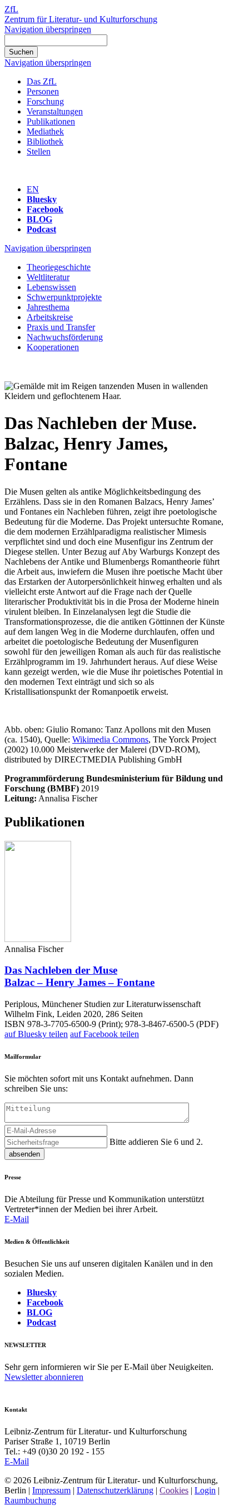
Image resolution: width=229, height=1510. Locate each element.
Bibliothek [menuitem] (45, 141)
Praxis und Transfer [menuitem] (61, 327)
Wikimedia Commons (110, 739)
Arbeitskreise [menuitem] (50, 317)
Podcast (41, 229)
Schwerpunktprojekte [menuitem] (64, 297)
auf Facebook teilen (104, 1034)
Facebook (45, 209)
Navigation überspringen (47, 29)
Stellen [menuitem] (39, 151)
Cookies (174, 1490)
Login (205, 1490)
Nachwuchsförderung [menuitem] (65, 337)
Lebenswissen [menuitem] (51, 287)
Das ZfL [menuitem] (42, 81)
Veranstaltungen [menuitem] (55, 111)
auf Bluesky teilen (36, 1034)
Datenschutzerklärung (115, 1490)
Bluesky (42, 199)
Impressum (51, 1490)
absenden (24, 1154)
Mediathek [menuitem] (45, 131)
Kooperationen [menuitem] (53, 347)
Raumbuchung (30, 1500)
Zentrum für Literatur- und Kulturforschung (80, 19)
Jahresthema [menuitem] (48, 307)
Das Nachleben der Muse (79, 976)
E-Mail (16, 1219)
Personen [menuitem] (43, 91)
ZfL (11, 9)
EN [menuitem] (33, 189)
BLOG (39, 219)
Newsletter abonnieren (43, 1377)
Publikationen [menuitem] (51, 121)
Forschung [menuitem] (45, 101)
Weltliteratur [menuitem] (48, 277)
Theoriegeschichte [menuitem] (59, 267)
